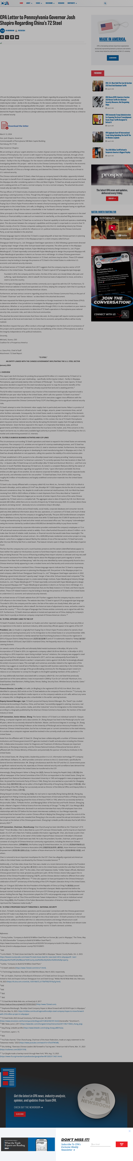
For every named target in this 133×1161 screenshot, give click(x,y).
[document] (66, 580)
